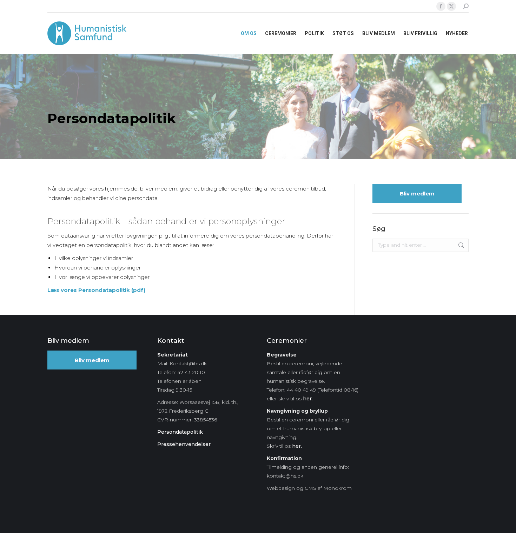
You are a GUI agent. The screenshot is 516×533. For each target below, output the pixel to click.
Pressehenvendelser (184, 444)
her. (308, 398)
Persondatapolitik (180, 432)
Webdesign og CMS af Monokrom (309, 488)
